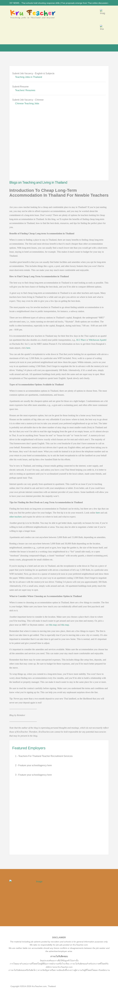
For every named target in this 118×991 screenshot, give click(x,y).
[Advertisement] (59, 147)
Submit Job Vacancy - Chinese (28, 100)
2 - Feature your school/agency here (33, 765)
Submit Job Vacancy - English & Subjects (33, 73)
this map (53, 625)
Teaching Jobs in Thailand (28, 77)
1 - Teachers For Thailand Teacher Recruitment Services (44, 756)
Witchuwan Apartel (97, 340)
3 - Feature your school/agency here (33, 775)
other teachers (15, 516)
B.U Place (81, 340)
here (28, 348)
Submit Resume (20, 86)
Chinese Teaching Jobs (27, 103)
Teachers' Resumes (25, 90)
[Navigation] (10, 47)
